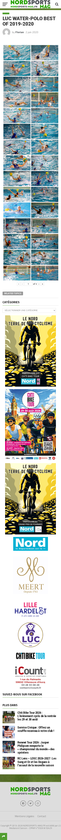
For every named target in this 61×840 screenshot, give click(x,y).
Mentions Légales (24, 816)
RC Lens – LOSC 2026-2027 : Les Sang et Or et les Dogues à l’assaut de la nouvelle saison (36, 762)
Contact (41, 816)
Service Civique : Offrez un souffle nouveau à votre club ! (35, 729)
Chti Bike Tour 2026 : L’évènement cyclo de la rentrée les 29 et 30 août (36, 716)
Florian (19, 32)
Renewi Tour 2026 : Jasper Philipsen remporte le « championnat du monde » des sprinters (36, 747)
